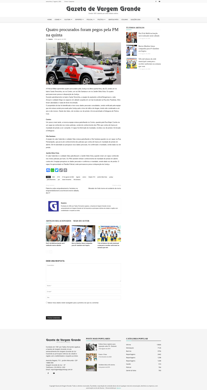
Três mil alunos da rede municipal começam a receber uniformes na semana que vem (108, 245)
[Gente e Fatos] (91, 357)
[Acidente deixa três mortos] (91, 367)
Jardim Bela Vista (102, 177)
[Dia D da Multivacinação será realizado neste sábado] (57, 233)
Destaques (130, 348)
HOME (49, 19)
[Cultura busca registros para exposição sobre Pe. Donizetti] (91, 347)
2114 (58, 177)
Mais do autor (81, 221)
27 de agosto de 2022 (68, 177)
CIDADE (57, 19)
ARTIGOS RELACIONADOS (58, 221)
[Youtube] (159, 1)
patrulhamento (51, 179)
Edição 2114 (92, 177)
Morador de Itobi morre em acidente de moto (105, 188)
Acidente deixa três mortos (107, 365)
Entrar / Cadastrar (69, 1)
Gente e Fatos (103, 354)
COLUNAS (124, 19)
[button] (158, 19)
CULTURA (67, 19)
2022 (53, 177)
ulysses (119, 388)
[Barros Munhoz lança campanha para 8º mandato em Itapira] (83, 233)
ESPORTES (78, 19)
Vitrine (128, 345)
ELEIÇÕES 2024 (135, 19)
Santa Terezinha (66, 179)
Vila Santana (77, 179)
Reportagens (130, 354)
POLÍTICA (101, 19)
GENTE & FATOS (113, 19)
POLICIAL (90, 19)
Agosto (78, 177)
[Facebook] (156, 1)
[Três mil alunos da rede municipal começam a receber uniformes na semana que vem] (109, 233)
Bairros (128, 351)
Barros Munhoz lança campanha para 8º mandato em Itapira (149, 48)
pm (59, 179)
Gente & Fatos (131, 370)
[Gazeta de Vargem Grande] (103, 10)
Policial (128, 367)
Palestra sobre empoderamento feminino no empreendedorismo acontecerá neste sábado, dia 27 (62, 190)
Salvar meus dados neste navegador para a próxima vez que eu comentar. (73, 303)
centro (84, 177)
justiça (111, 177)
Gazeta (50, 39)
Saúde (128, 364)
